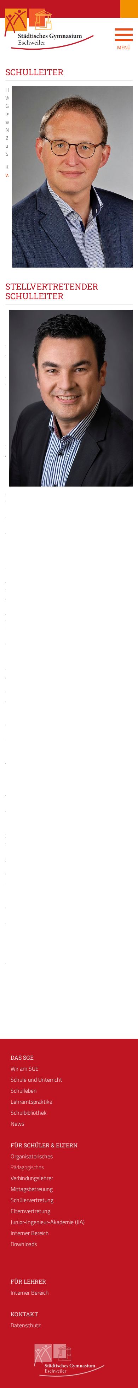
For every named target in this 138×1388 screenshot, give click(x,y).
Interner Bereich (30, 1233)
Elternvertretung (30, 1211)
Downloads (24, 1244)
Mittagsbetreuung (32, 1189)
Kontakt (24, 1314)
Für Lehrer (28, 1281)
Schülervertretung (32, 1200)
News (17, 1123)
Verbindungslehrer (32, 1178)
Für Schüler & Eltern (44, 1145)
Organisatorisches (32, 1156)
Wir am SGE (25, 1068)
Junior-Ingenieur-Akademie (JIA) (48, 1222)
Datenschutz (26, 1325)
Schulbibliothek (29, 1112)
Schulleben (24, 1090)
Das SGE (22, 1057)
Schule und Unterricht (36, 1079)
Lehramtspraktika (31, 1101)
